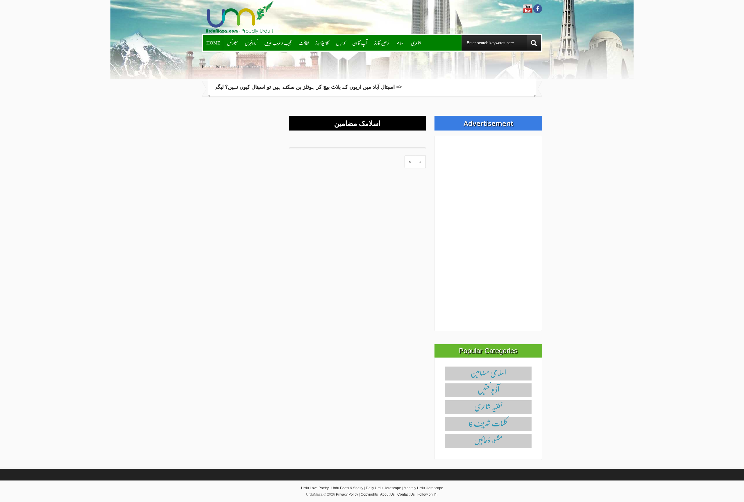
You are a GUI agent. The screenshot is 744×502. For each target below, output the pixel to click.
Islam (220, 67)
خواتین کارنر (382, 42)
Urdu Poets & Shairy (347, 488)
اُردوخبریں (251, 42)
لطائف (304, 42)
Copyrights (369, 494)
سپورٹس (232, 42)
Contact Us (406, 494)
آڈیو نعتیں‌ (488, 389)
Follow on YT (427, 494)
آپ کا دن (359, 42)
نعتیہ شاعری (488, 406)
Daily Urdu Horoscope (383, 488)
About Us (387, 494)
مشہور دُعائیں (488, 439)
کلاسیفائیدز (322, 42)
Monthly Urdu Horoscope (423, 488)
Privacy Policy (347, 494)
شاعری (416, 42)
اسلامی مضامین (488, 372)
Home (213, 42)
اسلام (400, 42)
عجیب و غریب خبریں (278, 42)
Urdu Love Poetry (315, 488)
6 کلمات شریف (488, 423)
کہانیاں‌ (341, 42)
